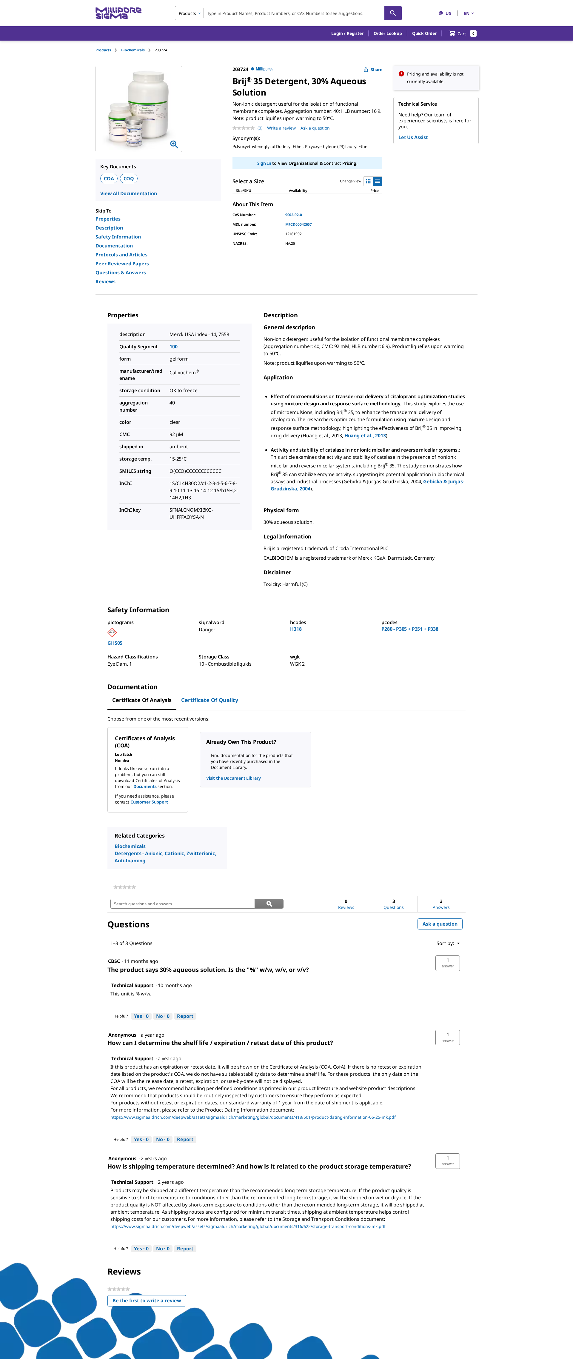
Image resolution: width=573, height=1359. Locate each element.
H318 (295, 629)
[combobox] (288, 13)
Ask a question (315, 128)
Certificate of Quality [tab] (209, 700)
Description (109, 227)
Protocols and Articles (121, 254)
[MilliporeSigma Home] (118, 13)
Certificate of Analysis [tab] (142, 700)
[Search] (393, 13)
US (448, 13)
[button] (347, 33)
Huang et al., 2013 (365, 435)
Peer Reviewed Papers (122, 263)
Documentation (114, 245)
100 (174, 346)
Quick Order (424, 33)
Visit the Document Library (233, 778)
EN (466, 13)
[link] (124, 887)
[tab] (108, 50)
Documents (145, 786)
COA (109, 178)
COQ (129, 178)
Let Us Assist (413, 137)
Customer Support (149, 802)
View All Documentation (128, 193)
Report (185, 1016)
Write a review (281, 128)
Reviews (105, 281)
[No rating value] (245, 128)
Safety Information (118, 236)
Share (376, 69)
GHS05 (114, 643)
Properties (108, 219)
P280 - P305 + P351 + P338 (409, 629)
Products (103, 50)
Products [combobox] (187, 13)
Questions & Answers (121, 272)
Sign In (264, 163)
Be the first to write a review (149, 1301)
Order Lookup (388, 33)
